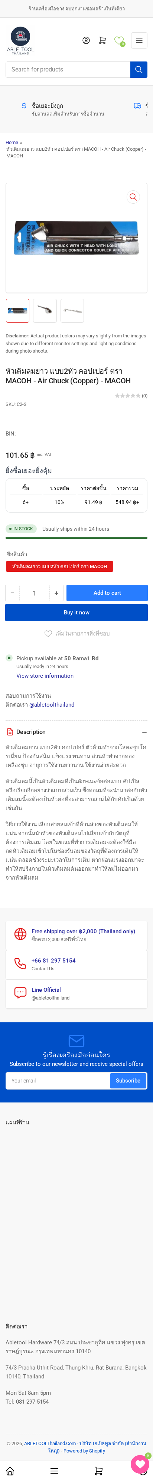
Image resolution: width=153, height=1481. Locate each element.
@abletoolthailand (51, 704)
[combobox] (76, 69)
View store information (45, 676)
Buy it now (76, 612)
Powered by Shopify (84, 1451)
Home (12, 142)
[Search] (139, 69)
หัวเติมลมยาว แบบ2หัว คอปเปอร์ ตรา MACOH (59, 566)
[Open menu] (139, 40)
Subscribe (128, 1080)
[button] (119, 40)
